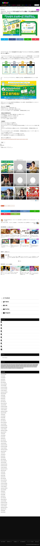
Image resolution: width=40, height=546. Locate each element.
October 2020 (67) (4, 486)
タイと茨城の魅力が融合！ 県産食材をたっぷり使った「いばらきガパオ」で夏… (14, 236)
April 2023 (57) (3, 438)
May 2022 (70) (3, 456)
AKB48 (2, 364)
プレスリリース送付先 (30, 541)
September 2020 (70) (4, 488)
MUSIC (26, 5)
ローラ (14, 366)
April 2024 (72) (3, 419)
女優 (23, 366)
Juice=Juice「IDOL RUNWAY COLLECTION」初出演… (14, 273)
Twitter (7, 301)
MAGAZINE (18, 5)
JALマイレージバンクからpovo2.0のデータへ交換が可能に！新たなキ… (24, 246)
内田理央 (20, 366)
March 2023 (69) (3, 440)
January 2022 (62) (3, 462)
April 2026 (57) (3, 380)
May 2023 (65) (3, 436)
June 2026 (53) (3, 377)
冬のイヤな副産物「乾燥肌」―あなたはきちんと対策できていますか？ (24, 236)
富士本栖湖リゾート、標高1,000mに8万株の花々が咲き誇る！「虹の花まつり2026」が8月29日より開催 (18, 337)
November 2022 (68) (4, 446)
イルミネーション (3, 365)
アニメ (34, 364)
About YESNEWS (3, 541)
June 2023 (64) (3, 435)
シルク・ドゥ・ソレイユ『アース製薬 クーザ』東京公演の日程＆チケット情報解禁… (34, 273)
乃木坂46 (17, 366)
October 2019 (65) (4, 505)
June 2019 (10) (3, 512)
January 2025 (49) (3, 404)
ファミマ (30, 365)
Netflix (11, 364)
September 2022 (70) (4, 449)
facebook (7, 298)
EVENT (23, 5)
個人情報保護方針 (23, 541)
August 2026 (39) (3, 374)
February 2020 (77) (4, 499)
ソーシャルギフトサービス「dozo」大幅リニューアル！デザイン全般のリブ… (5, 246)
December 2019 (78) (4, 502)
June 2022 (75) (3, 454)
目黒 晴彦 (7, 255)
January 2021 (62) (3, 481)
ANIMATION (14, 5)
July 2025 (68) (3, 395)
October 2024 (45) (4, 409)
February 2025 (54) (4, 403)
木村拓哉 (35, 366)
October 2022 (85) (4, 448)
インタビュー (13, 365)
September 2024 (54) (4, 411)
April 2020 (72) (3, 496)
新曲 (30, 366)
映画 (32, 366)
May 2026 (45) (3, 379)
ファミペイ (6, 205)
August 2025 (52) (3, 393)
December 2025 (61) (4, 387)
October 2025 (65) (4, 390)
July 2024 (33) (3, 414)
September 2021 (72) (4, 468)
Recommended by (33, 200)
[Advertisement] (20, 47)
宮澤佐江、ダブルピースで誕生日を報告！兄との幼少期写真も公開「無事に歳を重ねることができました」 (18, 346)
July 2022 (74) (3, 452)
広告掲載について (16, 541)
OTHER (30, 5)
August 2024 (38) (3, 412)
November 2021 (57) (4, 465)
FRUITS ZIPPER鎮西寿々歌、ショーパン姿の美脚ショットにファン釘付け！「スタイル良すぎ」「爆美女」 (18, 334)
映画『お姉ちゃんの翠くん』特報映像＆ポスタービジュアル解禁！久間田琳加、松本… (24, 273)
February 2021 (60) (4, 480)
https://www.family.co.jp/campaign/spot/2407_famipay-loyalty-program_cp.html (14, 139)
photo (14, 364)
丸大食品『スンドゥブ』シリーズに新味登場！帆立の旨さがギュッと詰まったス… (14, 246)
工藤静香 (28, 366)
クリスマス (21, 365)
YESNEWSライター (9, 541)
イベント (36, 364)
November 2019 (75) (4, 504)
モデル (9, 366)
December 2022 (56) (4, 444)
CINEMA (9, 5)
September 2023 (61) (4, 430)
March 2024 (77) (3, 420)
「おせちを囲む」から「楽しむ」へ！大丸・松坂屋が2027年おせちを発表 (34, 236)
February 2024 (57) (4, 422)
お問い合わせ (37, 541)
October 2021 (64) (4, 467)
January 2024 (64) (3, 424)
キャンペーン (17, 365)
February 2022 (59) (4, 460)
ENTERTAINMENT (4, 5)
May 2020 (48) (3, 494)
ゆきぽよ (31, 364)
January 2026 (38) (3, 385)
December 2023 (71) (4, 425)
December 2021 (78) (4, 464)
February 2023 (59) (4, 441)
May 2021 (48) (3, 475)
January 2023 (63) (3, 443)
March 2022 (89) (3, 459)
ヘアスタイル (3, 366)
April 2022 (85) (3, 457)
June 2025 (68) (3, 396)
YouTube (7, 309)
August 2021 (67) (3, 470)
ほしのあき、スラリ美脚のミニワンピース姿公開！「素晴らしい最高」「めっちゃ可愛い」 (16, 349)
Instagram (7, 313)
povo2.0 (17, 364)
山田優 (25, 366)
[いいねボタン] (2, 142)
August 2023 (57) (3, 432)
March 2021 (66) (3, 478)
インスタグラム (9, 365)
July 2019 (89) (3, 510)
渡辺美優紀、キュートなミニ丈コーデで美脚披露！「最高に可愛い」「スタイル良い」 (15, 343)
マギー (6, 366)
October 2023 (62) (4, 428)
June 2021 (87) (3, 473)
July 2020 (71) (3, 491)
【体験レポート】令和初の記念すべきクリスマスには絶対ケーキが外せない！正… (5, 236)
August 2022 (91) (3, 451)
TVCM (19, 364)
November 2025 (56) (4, 388)
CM (4, 364)
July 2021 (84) (3, 472)
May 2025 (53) (3, 398)
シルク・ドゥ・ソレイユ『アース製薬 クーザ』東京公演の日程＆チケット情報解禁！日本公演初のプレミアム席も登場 (20, 340)
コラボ (28, 365)
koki (9, 364)
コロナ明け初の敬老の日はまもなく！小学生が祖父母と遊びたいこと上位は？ (34, 246)
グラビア (25, 365)
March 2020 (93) (3, 497)
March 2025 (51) (3, 401)
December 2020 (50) (4, 483)
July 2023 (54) (3, 433)
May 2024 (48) (3, 417)
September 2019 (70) (4, 507)
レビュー (11, 366)
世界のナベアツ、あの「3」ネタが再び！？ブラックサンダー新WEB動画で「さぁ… (5, 273)
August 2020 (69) (3, 489)
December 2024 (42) (4, 406)
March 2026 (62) (3, 382)
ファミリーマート (12, 205)
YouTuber (25, 364)
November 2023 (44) (4, 427)
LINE (6, 305)
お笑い (28, 364)
